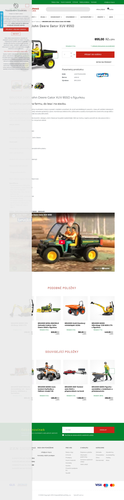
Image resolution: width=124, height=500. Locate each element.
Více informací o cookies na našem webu (16, 51)
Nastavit (16, 34)
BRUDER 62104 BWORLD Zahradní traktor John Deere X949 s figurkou (48, 325)
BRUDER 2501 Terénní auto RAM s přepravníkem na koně (74, 389)
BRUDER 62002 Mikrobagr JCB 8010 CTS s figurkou (102, 325)
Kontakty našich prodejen (46, 455)
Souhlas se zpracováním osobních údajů (79, 435)
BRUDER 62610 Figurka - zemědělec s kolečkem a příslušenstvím (102, 389)
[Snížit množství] (71, 56)
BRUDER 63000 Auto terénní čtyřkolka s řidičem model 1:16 (47, 389)
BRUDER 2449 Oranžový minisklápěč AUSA (75, 324)
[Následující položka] (55, 55)
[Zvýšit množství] (71, 53)
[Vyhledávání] (68, 9)
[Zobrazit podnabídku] (36, 17)
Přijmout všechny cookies (16, 29)
